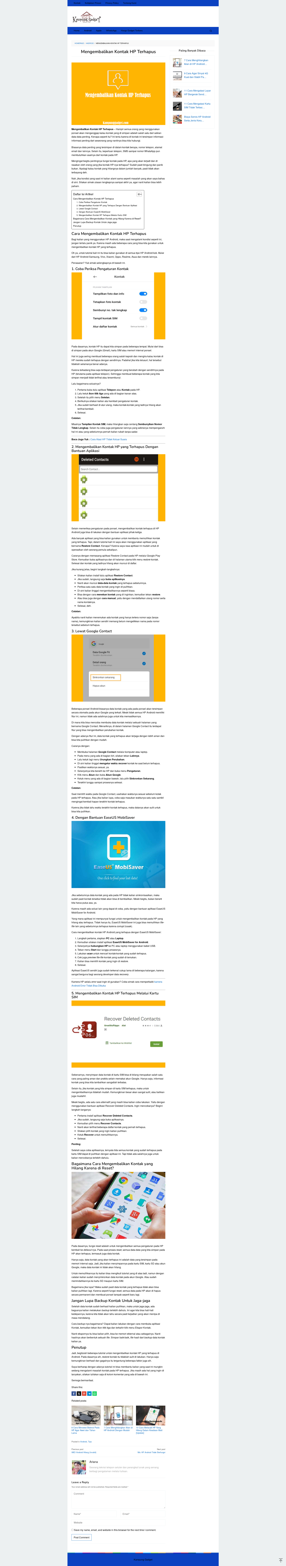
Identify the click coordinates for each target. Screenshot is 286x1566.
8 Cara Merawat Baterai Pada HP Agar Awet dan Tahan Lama (86, 1430)
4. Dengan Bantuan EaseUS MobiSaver (93, 211)
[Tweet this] (79, 1393)
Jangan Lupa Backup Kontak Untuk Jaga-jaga (95, 222)
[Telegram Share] (89, 1393)
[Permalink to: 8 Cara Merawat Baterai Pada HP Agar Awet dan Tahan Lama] (86, 1415)
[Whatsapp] (94, 1393)
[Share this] (74, 1393)
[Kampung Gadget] (87, 17)
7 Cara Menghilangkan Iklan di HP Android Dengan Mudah (118, 1429)
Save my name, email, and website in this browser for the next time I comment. (115, 1530)
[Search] (210, 30)
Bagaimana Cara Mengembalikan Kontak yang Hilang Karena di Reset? (107, 218)
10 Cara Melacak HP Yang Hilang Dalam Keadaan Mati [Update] (149, 1430)
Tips (90, 1441)
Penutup (77, 225)
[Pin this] (84, 1393)
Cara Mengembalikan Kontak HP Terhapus (93, 198)
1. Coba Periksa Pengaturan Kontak (92, 202)
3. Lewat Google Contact (87, 208)
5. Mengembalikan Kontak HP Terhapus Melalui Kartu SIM (101, 215)
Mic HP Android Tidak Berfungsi (151, 1451)
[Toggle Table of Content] (137, 194)
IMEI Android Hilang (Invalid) (84, 1451)
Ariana (93, 1461)
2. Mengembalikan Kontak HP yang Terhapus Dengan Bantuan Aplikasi (107, 205)
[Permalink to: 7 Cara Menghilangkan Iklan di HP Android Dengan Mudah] (118, 1415)
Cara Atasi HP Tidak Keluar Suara (108, 439)
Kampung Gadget (143, 1559)
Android (83, 1441)
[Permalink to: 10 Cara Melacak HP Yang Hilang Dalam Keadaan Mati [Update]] (150, 1415)
